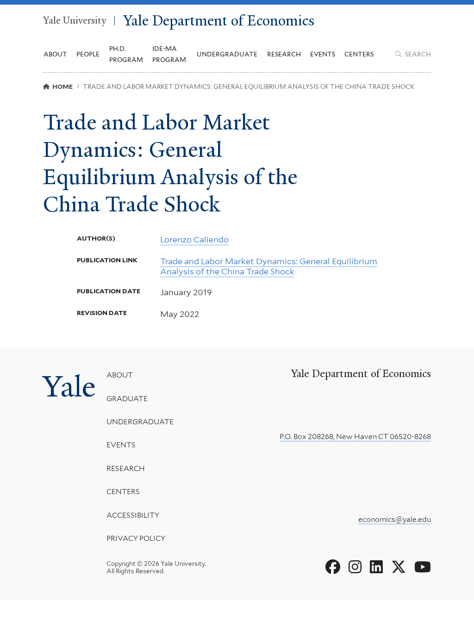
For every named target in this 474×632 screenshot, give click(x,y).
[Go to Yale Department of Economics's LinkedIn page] (376, 567)
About (119, 375)
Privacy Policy (135, 538)
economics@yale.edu (394, 519)
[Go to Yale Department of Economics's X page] (398, 567)
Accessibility (132, 515)
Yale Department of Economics (218, 20)
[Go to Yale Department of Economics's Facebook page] (332, 567)
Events (322, 54)
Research (125, 468)
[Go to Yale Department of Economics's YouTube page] (422, 567)
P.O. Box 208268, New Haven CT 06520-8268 (355, 436)
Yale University (74, 21)
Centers (359, 54)
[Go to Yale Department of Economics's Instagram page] (355, 567)
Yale (69, 386)
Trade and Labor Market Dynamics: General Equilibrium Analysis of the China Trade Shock (268, 266)
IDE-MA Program (169, 54)
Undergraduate (140, 421)
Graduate (127, 398)
